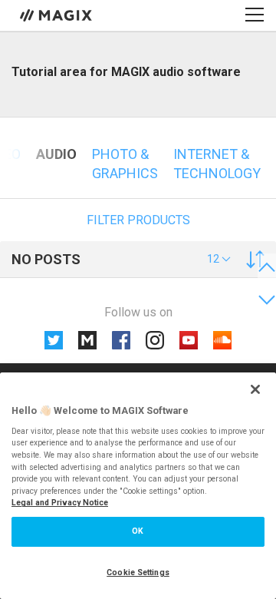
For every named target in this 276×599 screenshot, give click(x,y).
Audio (56, 154)
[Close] (255, 389)
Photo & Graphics (125, 163)
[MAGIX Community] (57, 14)
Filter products (138, 220)
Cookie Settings (138, 572)
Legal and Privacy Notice (60, 503)
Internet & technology (217, 163)
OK (137, 531)
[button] (219, 259)
